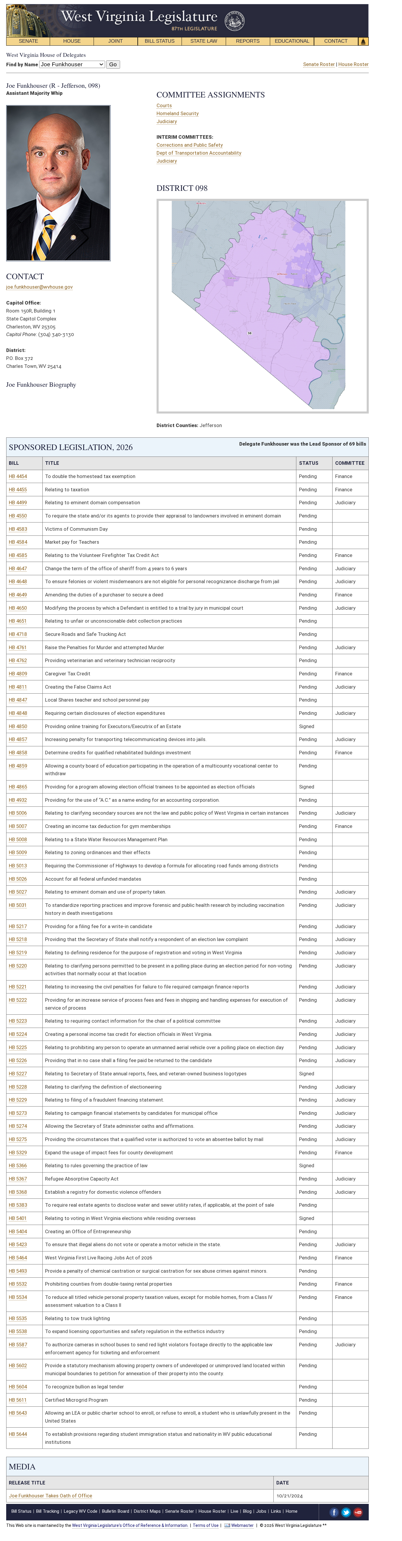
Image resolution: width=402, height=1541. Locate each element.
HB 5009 (18, 852)
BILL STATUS (160, 41)
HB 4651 (18, 621)
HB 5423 (18, 1244)
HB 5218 (18, 939)
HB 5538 (18, 1331)
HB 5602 (18, 1365)
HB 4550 (18, 516)
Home (291, 1511)
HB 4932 (18, 800)
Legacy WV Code (80, 1511)
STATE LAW (203, 41)
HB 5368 (18, 1192)
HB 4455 (18, 489)
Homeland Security (178, 113)
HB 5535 (18, 1318)
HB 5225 (18, 1047)
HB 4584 (18, 542)
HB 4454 (18, 476)
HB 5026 (18, 879)
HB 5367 (18, 1179)
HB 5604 (18, 1387)
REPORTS (248, 41)
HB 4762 (18, 660)
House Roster (353, 64)
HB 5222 (18, 1000)
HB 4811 (18, 687)
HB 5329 (18, 1152)
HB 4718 (18, 634)
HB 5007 (18, 826)
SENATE (28, 41)
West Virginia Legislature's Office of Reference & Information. (130, 1525)
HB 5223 (18, 1021)
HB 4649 (18, 595)
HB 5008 (18, 839)
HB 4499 (18, 502)
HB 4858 (18, 752)
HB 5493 (18, 1271)
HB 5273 (18, 1113)
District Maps (147, 1511)
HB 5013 (18, 866)
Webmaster (242, 1525)
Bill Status (21, 1511)
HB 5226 (18, 1060)
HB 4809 (18, 674)
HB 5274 (18, 1126)
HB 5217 (18, 926)
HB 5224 (18, 1034)
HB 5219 (18, 952)
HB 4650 (18, 608)
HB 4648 (18, 581)
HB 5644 (18, 1434)
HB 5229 (18, 1100)
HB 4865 (18, 787)
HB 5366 (18, 1165)
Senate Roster (319, 64)
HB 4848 (18, 713)
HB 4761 (18, 647)
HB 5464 (18, 1258)
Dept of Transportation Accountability (199, 153)
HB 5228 (18, 1087)
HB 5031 (18, 905)
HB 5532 (18, 1284)
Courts (164, 105)
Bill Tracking (47, 1511)
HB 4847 (18, 700)
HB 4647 (18, 568)
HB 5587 (18, 1344)
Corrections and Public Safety (190, 145)
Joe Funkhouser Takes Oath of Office (50, 1496)
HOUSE (72, 41)
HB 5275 (18, 1139)
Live (234, 1511)
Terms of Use (206, 1525)
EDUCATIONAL (292, 41)
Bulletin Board (115, 1511)
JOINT (115, 41)
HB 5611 (18, 1400)
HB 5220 (18, 966)
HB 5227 (18, 1074)
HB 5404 (18, 1231)
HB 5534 (18, 1297)
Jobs (261, 1511)
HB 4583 (18, 529)
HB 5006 (18, 813)
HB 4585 (18, 555)
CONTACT (336, 41)
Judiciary (167, 121)
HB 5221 (18, 987)
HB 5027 (18, 892)
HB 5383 (18, 1205)
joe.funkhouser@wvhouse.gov (39, 287)
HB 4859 (18, 766)
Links (276, 1511)
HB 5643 (18, 1413)
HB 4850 (18, 726)
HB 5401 (18, 1218)
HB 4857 (18, 739)
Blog (247, 1511)
